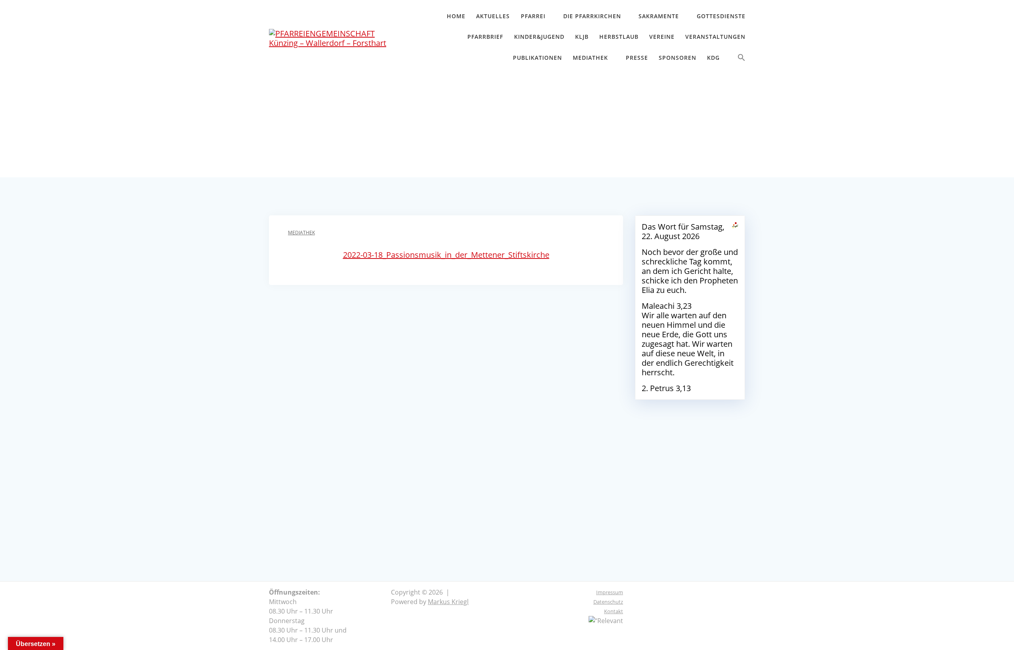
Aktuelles (493, 16)
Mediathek (590, 57)
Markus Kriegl (448, 601)
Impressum (609, 592)
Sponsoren (677, 57)
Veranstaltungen (715, 36)
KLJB (582, 36)
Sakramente (659, 16)
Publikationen (537, 57)
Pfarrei (533, 16)
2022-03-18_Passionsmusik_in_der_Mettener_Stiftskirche (446, 254)
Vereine (662, 36)
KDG (713, 57)
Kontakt (613, 611)
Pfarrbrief (485, 36)
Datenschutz (608, 601)
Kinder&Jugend (539, 36)
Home (456, 16)
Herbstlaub (619, 36)
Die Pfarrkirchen (592, 16)
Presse (637, 57)
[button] (741, 59)
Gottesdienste (721, 16)
